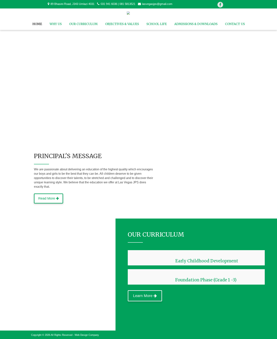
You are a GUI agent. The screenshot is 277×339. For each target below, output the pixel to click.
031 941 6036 (109, 3)
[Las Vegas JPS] (138, 13)
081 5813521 (127, 3)
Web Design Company (87, 335)
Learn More (143, 296)
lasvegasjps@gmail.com (157, 3)
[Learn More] (145, 288)
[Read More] (48, 192)
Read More (47, 198)
